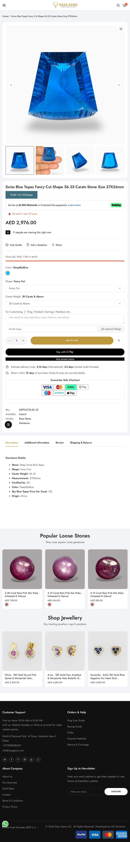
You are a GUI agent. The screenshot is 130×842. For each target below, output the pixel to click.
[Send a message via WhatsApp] (5, 824)
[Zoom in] (120, 29)
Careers (6, 794)
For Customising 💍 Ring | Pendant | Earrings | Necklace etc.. (39, 312)
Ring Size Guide (76, 720)
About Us (7, 776)
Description (12, 442)
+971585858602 (11, 745)
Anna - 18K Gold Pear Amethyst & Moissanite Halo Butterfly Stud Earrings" (65, 676)
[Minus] (10, 341)
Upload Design (113, 329)
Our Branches (9, 782)
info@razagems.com (13, 750)
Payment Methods (76, 738)
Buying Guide (74, 726)
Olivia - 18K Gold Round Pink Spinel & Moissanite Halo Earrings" (20, 676)
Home (5, 16)
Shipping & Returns (81, 442)
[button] (119, 85)
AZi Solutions (118, 826)
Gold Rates (8, 788)
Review (60, 442)
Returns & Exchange (78, 744)
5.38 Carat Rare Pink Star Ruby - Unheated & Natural (22, 594)
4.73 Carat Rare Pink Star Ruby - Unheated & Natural (65, 594)
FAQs (70, 732)
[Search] (118, 5)
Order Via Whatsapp (21, 195)
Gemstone (24, 423)
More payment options (65, 359)
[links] (5, 759)
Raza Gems (25, 418)
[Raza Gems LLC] (65, 5)
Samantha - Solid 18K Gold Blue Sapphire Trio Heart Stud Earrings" (107, 676)
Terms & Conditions (12, 800)
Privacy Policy (9, 806)
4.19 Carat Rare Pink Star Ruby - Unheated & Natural (107, 594)
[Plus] (23, 341)
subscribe (116, 791)
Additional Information (37, 442)
